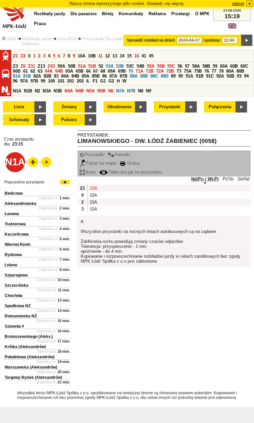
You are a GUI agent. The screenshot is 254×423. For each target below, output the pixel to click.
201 (70, 81)
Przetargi (180, 13)
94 (246, 76)
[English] (232, 27)
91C (210, 76)
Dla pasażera (83, 13)
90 (180, 76)
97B (34, 81)
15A (93, 188)
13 (114, 55)
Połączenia (220, 106)
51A (82, 66)
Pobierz (69, 119)
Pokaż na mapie (101, 163)
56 (180, 66)
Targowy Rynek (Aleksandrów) (33, 377)
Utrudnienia (119, 106)
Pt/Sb (228, 179)
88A (134, 76)
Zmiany (69, 106)
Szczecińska (16, 285)
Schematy (19, 119)
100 (51, 81)
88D (164, 76)
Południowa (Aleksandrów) (30, 357)
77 (214, 71)
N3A (47, 90)
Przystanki (170, 106)
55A (150, 66)
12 (107, 55)
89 (173, 76)
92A (220, 76)
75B (198, 71)
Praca (40, 23)
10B (92, 55)
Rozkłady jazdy (37, 38)
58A (196, 66)
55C (171, 66)
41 (144, 55)
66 (88, 71)
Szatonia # (14, 326)
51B (92, 66)
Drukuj (133, 163)
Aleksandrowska (20, 203)
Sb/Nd (243, 179)
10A (81, 55)
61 (25, 71)
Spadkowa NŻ (17, 306)
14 (122, 55)
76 (206, 71)
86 (104, 76)
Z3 (15, 66)
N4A (68, 90)
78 (221, 71)
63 (40, 71)
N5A (90, 90)
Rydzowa (13, 254)
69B (122, 71)
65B (79, 71)
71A (139, 71)
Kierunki (122, 154)
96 (15, 81)
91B (199, 76)
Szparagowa (16, 275)
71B (149, 71)
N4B (79, 90)
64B (59, 71)
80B (240, 71)
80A (230, 71)
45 (151, 55)
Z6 (23, 66)
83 (56, 76)
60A (224, 66)
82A (37, 76)
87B (123, 76)
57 (187, 66)
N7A (120, 90)
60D (17, 71)
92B (230, 76)
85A (85, 76)
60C (244, 66)
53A (109, 66)
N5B (101, 90)
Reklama (157, 13)
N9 (148, 90)
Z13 (41, 66)
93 (239, 76)
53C (130, 66)
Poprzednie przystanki (24, 182)
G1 (103, 81)
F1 (95, 81)
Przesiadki (94, 154)
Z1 (15, 55)
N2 (37, 90)
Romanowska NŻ (21, 316)
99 (43, 81)
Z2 (23, 55)
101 (61, 81)
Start (11, 38)
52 (101, 66)
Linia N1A (67, 38)
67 (95, 71)
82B (47, 76)
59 (215, 66)
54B (140, 66)
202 (80, 81)
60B (234, 66)
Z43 (51, 66)
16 (136, 55)
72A (160, 71)
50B (71, 66)
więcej (238, 3)
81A (17, 76)
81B (27, 76)
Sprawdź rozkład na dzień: (151, 40)
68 (103, 71)
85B (96, 76)
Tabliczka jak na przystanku (135, 172)
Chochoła (13, 295)
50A (61, 66)
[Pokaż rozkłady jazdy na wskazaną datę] (246, 40)
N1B (28, 90)
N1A (17, 90)
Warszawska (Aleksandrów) (31, 367)
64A (49, 71)
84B (75, 76)
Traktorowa (15, 224)
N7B (131, 90)
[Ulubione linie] (31, 162)
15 (129, 55)
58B (206, 66)
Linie (19, 106)
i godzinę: (212, 40)
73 (179, 71)
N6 (110, 90)
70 (130, 71)
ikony (91, 172)
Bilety (107, 13)
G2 (111, 81)
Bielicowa (14, 193)
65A (69, 71)
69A (111, 71)
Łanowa (12, 214)
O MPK (202, 13)
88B (144, 76)
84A (65, 76)
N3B (58, 90)
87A (113, 76)
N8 (140, 90)
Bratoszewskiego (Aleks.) (29, 336)
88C (154, 76)
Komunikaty (131, 13)
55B (161, 66)
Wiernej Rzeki (17, 244)
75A (187, 71)
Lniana (11, 265)
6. (88, 81)
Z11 (31, 66)
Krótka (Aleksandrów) (25, 346)
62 (32, 71)
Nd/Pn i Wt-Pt (205, 179)
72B (170, 71)
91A (189, 76)
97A (24, 81)
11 (100, 55)
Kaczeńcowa (17, 234)
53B (120, 66)
